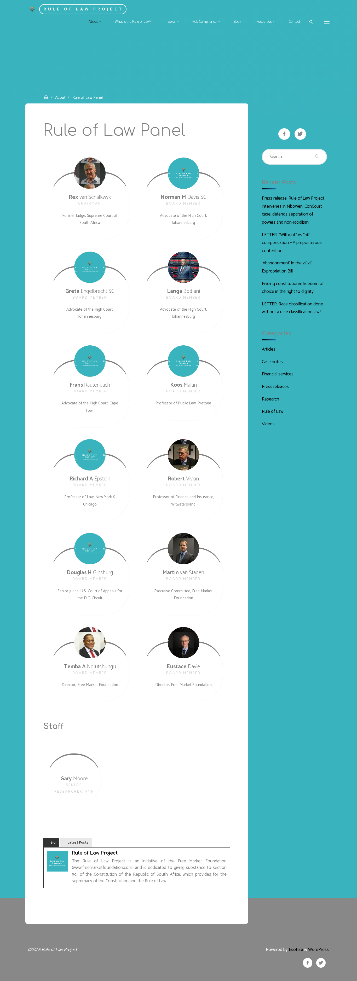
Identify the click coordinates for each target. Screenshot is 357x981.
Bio (52, 842)
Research (270, 399)
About (60, 97)
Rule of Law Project (83, 9)
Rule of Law (272, 411)
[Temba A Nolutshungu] (90, 642)
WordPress (318, 949)
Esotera (295, 949)
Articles (268, 349)
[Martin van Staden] (184, 548)
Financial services (277, 374)
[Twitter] (300, 134)
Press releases (275, 386)
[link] (311, 22)
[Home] (46, 97)
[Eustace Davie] (184, 642)
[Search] (317, 157)
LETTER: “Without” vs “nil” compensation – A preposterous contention (292, 242)
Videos (268, 424)
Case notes (272, 361)
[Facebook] (284, 134)
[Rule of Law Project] (32, 9)
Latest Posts (77, 842)
